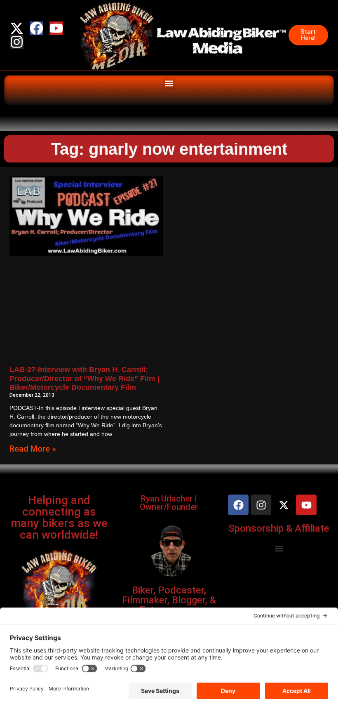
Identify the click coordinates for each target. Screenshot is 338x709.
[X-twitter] (16, 28)
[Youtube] (56, 28)
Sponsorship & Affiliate (278, 528)
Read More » (32, 449)
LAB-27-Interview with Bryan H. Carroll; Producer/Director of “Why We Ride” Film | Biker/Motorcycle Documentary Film (84, 378)
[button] (169, 83)
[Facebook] (36, 28)
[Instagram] (16, 42)
